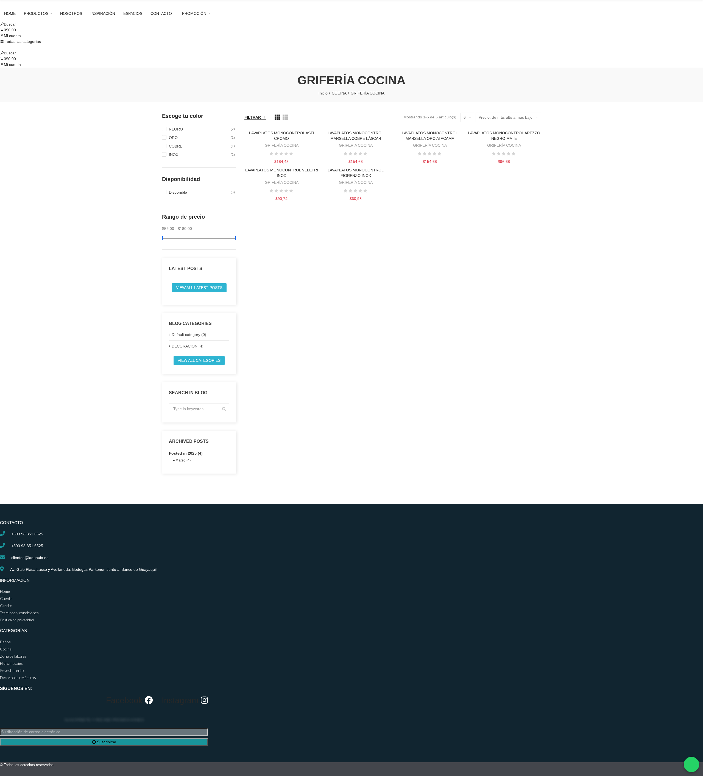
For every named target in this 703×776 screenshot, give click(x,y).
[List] (285, 117)
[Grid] (277, 117)
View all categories (199, 360)
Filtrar (252, 117)
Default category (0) (189, 334)
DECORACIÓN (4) (187, 346)
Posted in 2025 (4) (186, 453)
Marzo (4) (183, 460)
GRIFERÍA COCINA (282, 145)
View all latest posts (199, 287)
